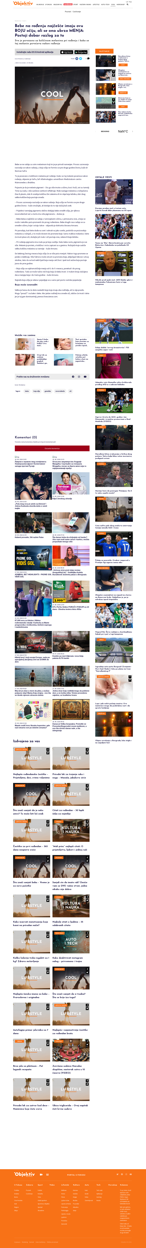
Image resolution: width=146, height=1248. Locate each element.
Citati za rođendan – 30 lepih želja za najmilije (68, 812)
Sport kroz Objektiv (44, 1204)
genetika (48, 391)
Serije (74, 1210)
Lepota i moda (21, 749)
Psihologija (64, 1210)
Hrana (19, 1041)
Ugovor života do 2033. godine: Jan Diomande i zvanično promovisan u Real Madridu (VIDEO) (112, 419)
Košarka (40, 1194)
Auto (87, 1185)
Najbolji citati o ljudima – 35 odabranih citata (67, 924)
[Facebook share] (76, 58)
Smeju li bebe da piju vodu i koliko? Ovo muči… (43, 343)
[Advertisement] (52, 144)
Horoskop (121, 4)
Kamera (75, 1190)
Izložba (75, 1194)
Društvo (123, 93)
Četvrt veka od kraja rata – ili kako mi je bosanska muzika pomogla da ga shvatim (126, 1228)
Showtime (41, 1210)
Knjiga (58, 821)
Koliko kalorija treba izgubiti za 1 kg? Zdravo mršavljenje (31, 960)
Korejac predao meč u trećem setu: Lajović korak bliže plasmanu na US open (113, 209)
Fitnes (63, 1197)
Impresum (17, 1242)
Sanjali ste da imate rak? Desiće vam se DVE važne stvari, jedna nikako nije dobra (69, 886)
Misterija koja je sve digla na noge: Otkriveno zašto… (125, 99)
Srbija (101, 639)
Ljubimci (63, 1217)
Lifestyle (96, 4)
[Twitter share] (80, 58)
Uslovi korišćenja (40, 1242)
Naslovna (18, 21)
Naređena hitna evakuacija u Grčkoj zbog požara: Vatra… (124, 59)
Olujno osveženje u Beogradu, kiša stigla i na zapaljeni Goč (113, 742)
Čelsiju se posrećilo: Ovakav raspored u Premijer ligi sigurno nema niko (112, 561)
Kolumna (124, 1185)
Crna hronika (125, 79)
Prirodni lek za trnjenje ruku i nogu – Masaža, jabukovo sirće (69, 776)
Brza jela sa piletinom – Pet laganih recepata (28, 1068)
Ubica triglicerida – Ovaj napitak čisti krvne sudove (70, 1107)
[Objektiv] (23, 4)
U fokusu (48, 4)
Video (52, 1185)
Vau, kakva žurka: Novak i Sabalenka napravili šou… (125, 113)
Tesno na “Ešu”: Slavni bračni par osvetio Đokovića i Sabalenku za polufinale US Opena (112, 245)
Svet (123, 65)
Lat (127, 2)
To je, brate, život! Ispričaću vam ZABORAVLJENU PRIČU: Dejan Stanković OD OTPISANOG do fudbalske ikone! (125, 1197)
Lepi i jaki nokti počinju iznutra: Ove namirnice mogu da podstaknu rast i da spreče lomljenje (112, 706)
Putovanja (64, 1207)
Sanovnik (64, 1224)
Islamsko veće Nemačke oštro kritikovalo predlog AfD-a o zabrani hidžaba (113, 384)
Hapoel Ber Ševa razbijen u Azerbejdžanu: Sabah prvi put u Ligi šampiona (113, 633)
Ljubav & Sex (65, 1200)
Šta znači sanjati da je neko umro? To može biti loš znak (28, 812)
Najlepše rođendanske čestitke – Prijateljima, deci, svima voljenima (31, 776)
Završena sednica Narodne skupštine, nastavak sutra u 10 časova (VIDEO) (68, 1069)
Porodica (64, 1221)
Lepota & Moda (66, 1204)
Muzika (75, 1200)
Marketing (25, 1242)
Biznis (101, 498)
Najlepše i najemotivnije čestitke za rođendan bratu (70, 1032)
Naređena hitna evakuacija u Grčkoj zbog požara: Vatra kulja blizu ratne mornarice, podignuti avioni (113, 456)
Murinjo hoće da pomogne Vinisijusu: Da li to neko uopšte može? (113, 492)
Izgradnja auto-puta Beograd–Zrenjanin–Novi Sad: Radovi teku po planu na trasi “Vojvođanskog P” (113, 669)
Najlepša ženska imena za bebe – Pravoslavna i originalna (31, 996)
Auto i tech (105, 4)
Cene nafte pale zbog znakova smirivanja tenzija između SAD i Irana (113, 527)
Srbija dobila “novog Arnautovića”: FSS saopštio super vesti (112, 349)
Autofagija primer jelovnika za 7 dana (30, 1032)
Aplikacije (99, 1194)
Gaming (98, 1197)
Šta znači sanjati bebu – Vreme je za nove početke (31, 884)
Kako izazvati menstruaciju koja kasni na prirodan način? (30, 924)
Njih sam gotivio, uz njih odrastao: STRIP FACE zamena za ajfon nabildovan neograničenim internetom (125, 1213)
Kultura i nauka (85, 4)
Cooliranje (77, 11)
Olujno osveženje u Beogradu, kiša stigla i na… (125, 85)
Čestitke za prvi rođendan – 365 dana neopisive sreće (30, 848)
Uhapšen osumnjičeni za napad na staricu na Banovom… (124, 72)
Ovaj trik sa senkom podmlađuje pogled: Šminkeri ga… (42, 359)
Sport (75, 4)
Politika (59, 1041)
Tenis (39, 1197)
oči (70, 391)
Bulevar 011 (58, 4)
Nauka (98, 1200)
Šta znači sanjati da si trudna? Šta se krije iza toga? (68, 996)
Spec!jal (40, 1207)
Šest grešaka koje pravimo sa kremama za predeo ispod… (82, 343)
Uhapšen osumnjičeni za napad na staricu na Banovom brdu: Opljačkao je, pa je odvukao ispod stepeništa (113, 597)
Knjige (75, 1197)
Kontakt (31, 1242)
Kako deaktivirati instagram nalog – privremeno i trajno (67, 960)
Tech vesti (59, 933)
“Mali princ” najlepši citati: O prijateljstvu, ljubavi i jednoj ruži (69, 848)
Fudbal (101, 253)
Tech (98, 1185)
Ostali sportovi (42, 1200)
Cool (113, 4)
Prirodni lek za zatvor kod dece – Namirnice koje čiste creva (31, 1107)
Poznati (68, 11)
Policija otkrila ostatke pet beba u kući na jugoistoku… (82, 358)
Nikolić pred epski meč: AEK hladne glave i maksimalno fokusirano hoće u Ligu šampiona (114, 282)
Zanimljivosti (89, 1200)
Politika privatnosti (52, 1242)
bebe (27, 391)
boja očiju (37, 391)
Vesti (86, 1190)
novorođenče (60, 391)
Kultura (76, 1185)
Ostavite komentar (52, 448)
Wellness (63, 1190)
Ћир (130, 2)
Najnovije (40, 4)
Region (16, 1207)
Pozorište (76, 1204)
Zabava (29, 1185)
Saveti (86, 1194)
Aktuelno (75, 1207)
